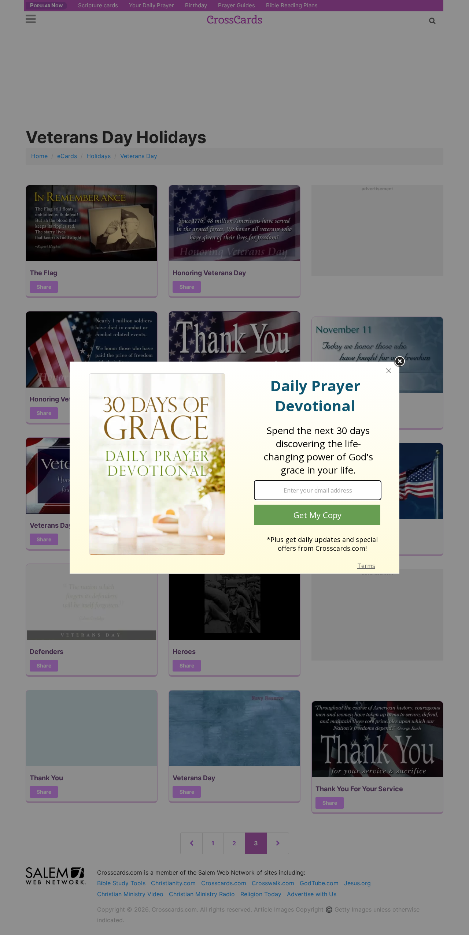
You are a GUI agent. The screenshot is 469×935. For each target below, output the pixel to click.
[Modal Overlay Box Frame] (234, 468)
